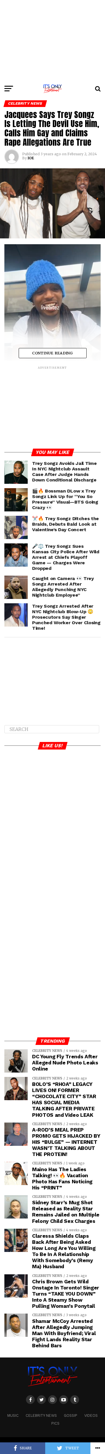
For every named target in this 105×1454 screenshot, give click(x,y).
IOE (31, 158)
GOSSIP (70, 1415)
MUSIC (13, 1415)
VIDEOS (91, 1415)
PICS (55, 1423)
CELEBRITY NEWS (41, 1415)
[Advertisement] (52, 40)
